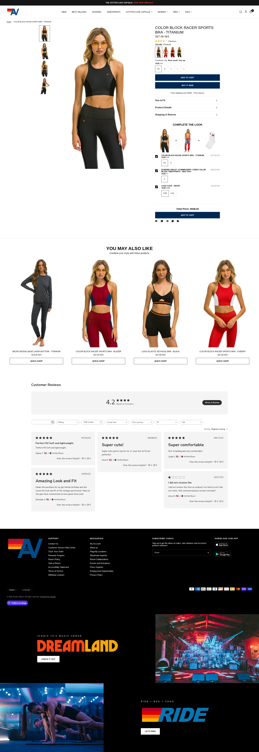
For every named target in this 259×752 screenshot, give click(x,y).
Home (9, 22)
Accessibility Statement (58, 567)
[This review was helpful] (83, 458)
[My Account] (245, 12)
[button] (48, 659)
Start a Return (54, 563)
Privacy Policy (96, 575)
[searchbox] (40, 422)
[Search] (240, 12)
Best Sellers (79, 12)
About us (94, 547)
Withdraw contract (56, 575)
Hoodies (96, 12)
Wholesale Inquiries (98, 555)
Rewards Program (56, 555)
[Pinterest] (168, 221)
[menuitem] (64, 12)
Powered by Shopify (48, 597)
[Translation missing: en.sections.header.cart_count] (250, 12)
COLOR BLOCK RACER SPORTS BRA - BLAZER (98, 351)
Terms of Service (55, 571)
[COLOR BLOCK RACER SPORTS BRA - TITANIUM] (158, 52)
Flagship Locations (98, 551)
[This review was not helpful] (88, 458)
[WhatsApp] (173, 221)
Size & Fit (160, 100)
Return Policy (54, 559)
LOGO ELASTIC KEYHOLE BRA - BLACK (161, 351)
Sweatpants (113, 12)
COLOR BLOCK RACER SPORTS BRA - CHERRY (223, 351)
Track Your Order (56, 551)
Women (162, 12)
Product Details (163, 107)
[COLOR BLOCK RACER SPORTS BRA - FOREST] (179, 52)
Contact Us (53, 544)
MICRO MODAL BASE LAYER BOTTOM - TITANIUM (36, 351)
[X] (162, 221)
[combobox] (68, 422)
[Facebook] (156, 221)
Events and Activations (100, 563)
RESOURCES (96, 538)
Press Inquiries (96, 567)
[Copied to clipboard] (178, 221)
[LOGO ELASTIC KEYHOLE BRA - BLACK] (160, 302)
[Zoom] (141, 31)
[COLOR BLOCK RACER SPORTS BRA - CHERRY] (165, 52)
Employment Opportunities (101, 571)
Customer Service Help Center (61, 547)
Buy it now (187, 85)
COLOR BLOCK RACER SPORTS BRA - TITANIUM (190, 155)
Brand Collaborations (99, 559)
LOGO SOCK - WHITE (190, 186)
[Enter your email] (208, 552)
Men (175, 12)
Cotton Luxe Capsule (138, 12)
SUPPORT (53, 538)
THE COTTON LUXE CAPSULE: (129, 3)
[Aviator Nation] (129, 648)
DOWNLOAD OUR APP (226, 538)
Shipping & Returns (165, 114)
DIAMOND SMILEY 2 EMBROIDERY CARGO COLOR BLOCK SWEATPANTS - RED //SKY (190, 171)
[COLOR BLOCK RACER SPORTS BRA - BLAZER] (172, 52)
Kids (187, 12)
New (64, 12)
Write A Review (212, 402)
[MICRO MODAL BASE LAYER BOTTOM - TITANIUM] (36, 302)
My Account (95, 544)
